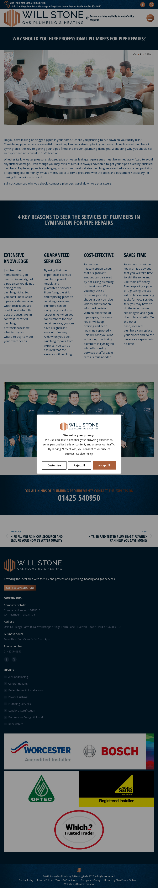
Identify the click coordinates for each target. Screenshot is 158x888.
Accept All (104, 465)
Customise (54, 465)
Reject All (79, 465)
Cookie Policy (84, 453)
